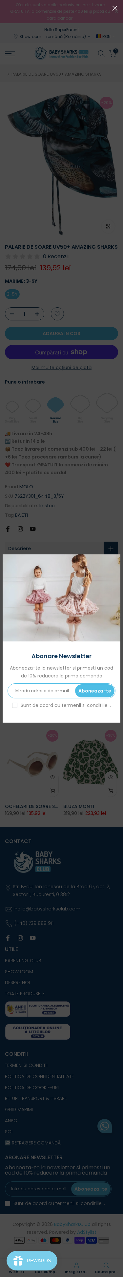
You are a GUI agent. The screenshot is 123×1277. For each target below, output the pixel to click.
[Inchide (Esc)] (115, 8)
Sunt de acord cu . (66, 705)
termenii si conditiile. (86, 705)
